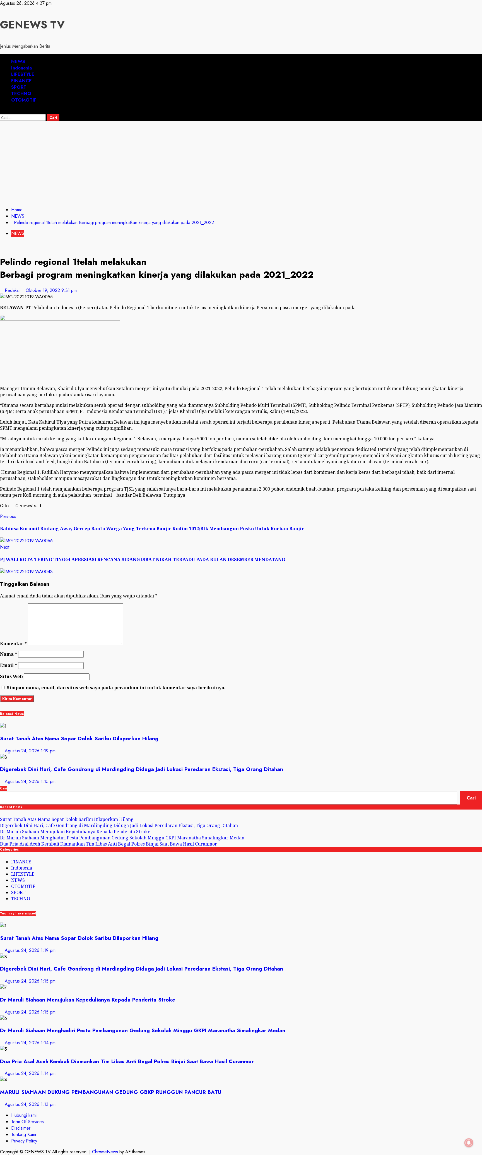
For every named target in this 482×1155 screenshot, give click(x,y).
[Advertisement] (241, 163)
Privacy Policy (24, 1141)
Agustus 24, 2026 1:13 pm (30, 1104)
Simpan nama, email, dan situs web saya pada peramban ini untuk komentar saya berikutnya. (116, 688)
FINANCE (21, 81)
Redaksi (13, 290)
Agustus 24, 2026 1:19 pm (30, 751)
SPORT (18, 87)
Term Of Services (27, 1121)
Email (8, 665)
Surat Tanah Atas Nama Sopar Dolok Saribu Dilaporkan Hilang (79, 738)
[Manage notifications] (468, 1142)
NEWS (18, 61)
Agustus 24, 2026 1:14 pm (30, 1042)
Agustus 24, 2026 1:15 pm (30, 781)
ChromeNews (105, 1152)
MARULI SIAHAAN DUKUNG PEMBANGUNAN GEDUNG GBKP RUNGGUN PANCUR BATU (110, 1092)
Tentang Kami (23, 1134)
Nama (8, 654)
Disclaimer (20, 1128)
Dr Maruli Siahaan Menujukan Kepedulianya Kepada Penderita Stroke (75, 832)
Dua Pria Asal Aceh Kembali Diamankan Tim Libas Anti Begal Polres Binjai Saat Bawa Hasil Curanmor (108, 844)
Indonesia (21, 68)
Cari (3, 788)
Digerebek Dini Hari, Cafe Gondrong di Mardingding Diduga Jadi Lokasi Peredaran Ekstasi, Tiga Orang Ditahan (141, 769)
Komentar (13, 643)
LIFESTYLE (22, 74)
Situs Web (11, 676)
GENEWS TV (32, 24)
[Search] (1, 111)
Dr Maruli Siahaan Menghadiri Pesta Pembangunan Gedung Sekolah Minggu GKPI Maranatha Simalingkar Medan (122, 838)
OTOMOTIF (24, 100)
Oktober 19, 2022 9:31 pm (51, 290)
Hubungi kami (24, 1115)
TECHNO (21, 93)
